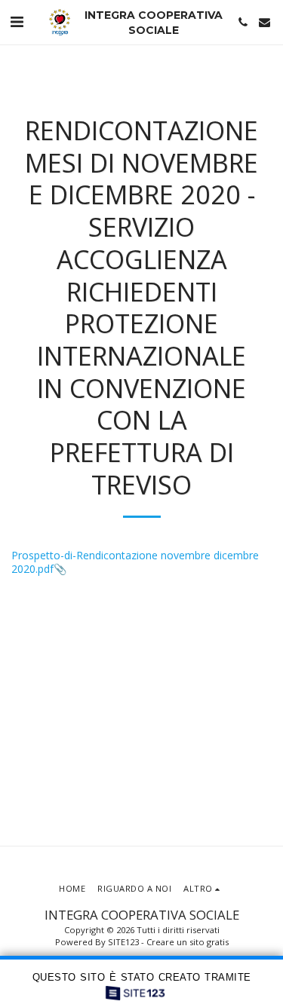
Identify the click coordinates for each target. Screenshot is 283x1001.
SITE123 (123, 941)
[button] (16, 21)
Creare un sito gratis (187, 941)
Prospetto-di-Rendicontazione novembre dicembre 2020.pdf (135, 562)
